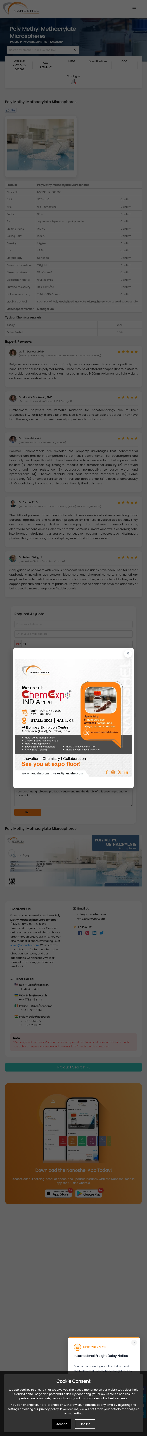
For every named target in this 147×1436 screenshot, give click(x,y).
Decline (85, 1424)
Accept (61, 1424)
